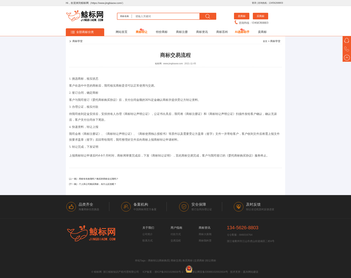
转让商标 (211, 260)
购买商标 (187, 260)
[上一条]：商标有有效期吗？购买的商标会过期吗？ (93, 179)
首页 (265, 41)
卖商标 (242, 16)
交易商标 (199, 260)
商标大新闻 (205, 234)
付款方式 (176, 234)
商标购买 (164, 260)
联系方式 (147, 240)
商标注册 (182, 31)
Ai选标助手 (242, 31)
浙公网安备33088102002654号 (210, 271)
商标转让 (142, 31)
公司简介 (147, 234)
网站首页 (121, 31)
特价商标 (162, 31)
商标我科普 (205, 240)
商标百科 (222, 31)
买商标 (260, 16)
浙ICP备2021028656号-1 (168, 271)
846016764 (245, 234)
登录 (254, 3)
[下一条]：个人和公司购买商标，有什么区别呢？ (92, 184)
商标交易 (176, 260)
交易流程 (176, 240)
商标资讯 (202, 31)
